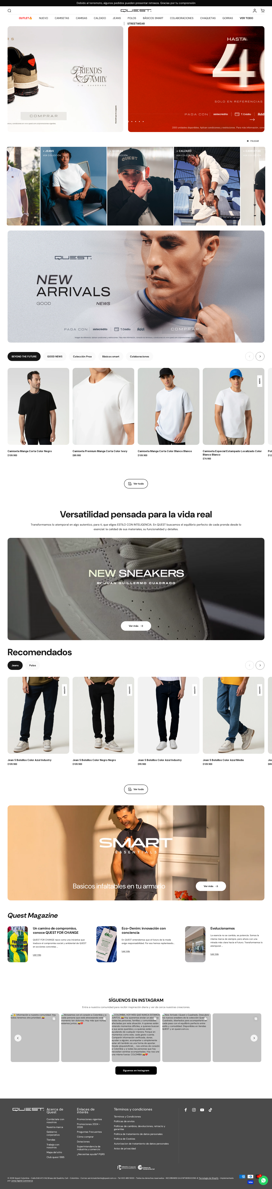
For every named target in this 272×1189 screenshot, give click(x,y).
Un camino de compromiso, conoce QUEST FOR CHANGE (55, 930)
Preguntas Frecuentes (89, 1131)
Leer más (37, 955)
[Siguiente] (252, 119)
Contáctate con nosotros (55, 1121)
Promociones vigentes (89, 1119)
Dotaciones (83, 1141)
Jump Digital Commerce (22, 1180)
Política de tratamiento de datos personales (138, 1134)
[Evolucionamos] (195, 944)
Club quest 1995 (55, 1157)
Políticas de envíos (124, 1121)
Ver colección (39, 155)
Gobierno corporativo (53, 1133)
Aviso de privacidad (125, 1148)
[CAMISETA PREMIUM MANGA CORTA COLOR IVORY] (103, 406)
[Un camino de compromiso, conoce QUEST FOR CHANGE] (18, 944)
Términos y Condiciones (127, 1116)
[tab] (24, 356)
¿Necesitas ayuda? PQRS (91, 1154)
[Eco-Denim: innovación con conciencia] (106, 944)
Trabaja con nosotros (53, 1146)
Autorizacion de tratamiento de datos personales (141, 1143)
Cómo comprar (85, 1136)
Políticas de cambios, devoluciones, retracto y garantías (139, 1128)
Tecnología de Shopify (208, 1178)
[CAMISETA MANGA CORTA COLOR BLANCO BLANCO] (168, 406)
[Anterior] (20, 119)
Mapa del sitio (54, 1152)
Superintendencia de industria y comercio (88, 1148)
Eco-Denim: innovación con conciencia (144, 930)
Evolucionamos (222, 928)
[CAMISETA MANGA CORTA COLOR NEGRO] (38, 406)
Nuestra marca (55, 1127)
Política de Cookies (124, 1138)
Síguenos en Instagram (136, 1070)
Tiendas (51, 1139)
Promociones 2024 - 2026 (88, 1126)
